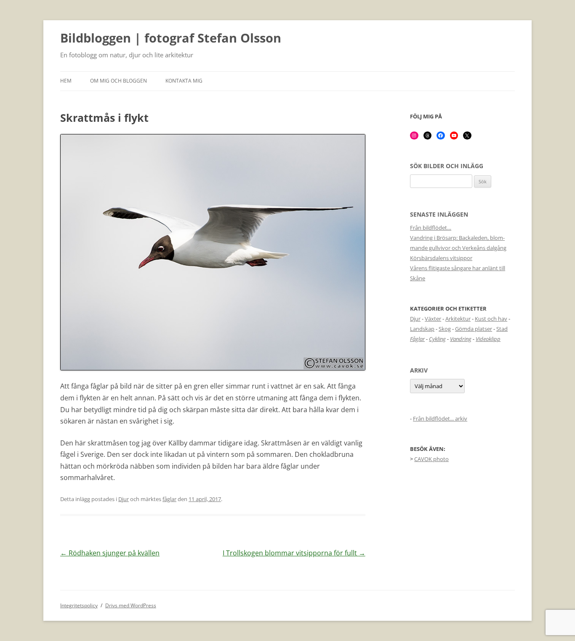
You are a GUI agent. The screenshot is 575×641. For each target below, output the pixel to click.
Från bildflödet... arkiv (440, 418)
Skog (445, 329)
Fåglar (417, 339)
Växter (433, 318)
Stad (502, 329)
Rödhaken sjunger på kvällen (110, 553)
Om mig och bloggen (118, 80)
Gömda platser (473, 329)
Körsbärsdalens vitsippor (441, 258)
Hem (66, 80)
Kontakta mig (183, 80)
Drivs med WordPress (130, 605)
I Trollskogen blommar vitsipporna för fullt (294, 553)
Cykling (437, 339)
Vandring (460, 339)
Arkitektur (458, 318)
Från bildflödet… (430, 227)
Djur (123, 499)
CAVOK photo (431, 459)
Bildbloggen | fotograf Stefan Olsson (170, 38)
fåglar (169, 499)
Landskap (422, 329)
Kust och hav (491, 318)
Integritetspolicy (79, 605)
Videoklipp (488, 339)
